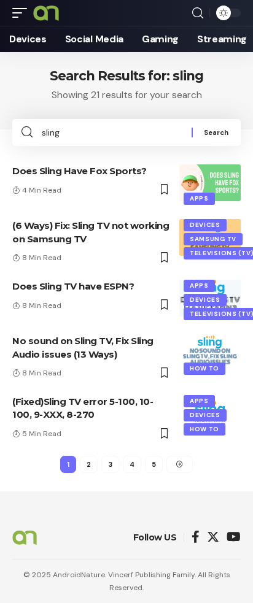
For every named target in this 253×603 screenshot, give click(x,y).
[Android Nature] (46, 13)
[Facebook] (196, 537)
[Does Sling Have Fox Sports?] (210, 182)
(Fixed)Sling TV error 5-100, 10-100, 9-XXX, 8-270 (82, 408)
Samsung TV (213, 239)
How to (204, 368)
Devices (205, 225)
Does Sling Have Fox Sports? (79, 171)
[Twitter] (213, 537)
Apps (199, 198)
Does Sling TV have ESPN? (73, 286)
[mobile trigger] (22, 13)
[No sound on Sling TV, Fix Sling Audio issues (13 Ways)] (210, 352)
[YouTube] (234, 537)
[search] (197, 13)
